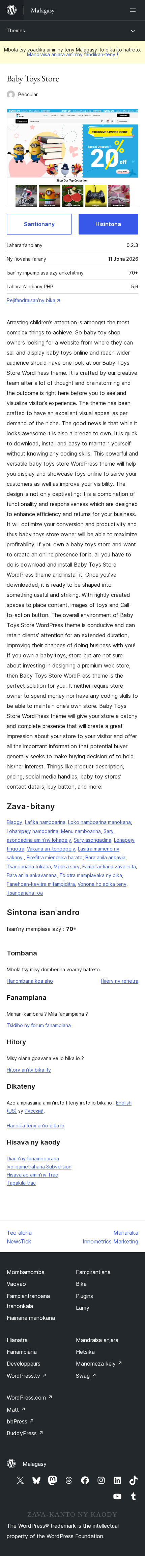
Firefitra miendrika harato (55, 857)
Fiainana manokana (31, 1317)
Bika (81, 1283)
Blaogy (14, 822)
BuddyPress (25, 1433)
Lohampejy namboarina (32, 831)
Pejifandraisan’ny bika (31, 300)
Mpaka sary (67, 866)
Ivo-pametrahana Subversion (39, 1166)
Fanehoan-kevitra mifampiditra (41, 884)
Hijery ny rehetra (119, 981)
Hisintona (108, 224)
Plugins (84, 1296)
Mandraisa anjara (97, 1340)
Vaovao (16, 1283)
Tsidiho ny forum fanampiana (39, 1025)
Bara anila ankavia (105, 857)
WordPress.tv (27, 1375)
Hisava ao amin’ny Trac (32, 1175)
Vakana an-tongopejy (51, 849)
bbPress (20, 1421)
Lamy (82, 1307)
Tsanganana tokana (29, 866)
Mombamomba (26, 1272)
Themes (16, 30)
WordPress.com (30, 1397)
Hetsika (85, 1351)
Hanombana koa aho (30, 981)
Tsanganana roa (25, 893)
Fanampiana (22, 1351)
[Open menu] (134, 10)
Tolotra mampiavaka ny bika (90, 875)
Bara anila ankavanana (32, 875)
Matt (16, 1409)
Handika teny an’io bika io (35, 1125)
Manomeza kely (99, 1363)
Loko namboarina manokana (99, 822)
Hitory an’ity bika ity (29, 1070)
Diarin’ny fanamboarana (33, 1158)
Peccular (28, 94)
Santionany (39, 224)
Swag (86, 1375)
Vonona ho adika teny (102, 884)
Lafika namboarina (45, 822)
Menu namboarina (81, 831)
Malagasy (35, 1463)
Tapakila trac (21, 1183)
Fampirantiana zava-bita (109, 866)
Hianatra (17, 1340)
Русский (34, 1111)
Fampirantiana (93, 1272)
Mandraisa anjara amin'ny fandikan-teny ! (72, 54)
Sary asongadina (92, 840)
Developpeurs (23, 1363)
